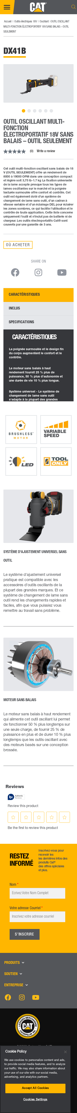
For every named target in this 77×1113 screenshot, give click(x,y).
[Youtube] (35, 997)
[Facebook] (7, 997)
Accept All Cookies (35, 1088)
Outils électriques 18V (25, 21)
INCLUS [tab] (14, 309)
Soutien (11, 974)
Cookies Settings (35, 1099)
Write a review (46, 151)
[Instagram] (21, 997)
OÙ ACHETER (18, 245)
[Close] (65, 1052)
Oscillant (44, 21)
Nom (13, 885)
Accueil (7, 21)
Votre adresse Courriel (25, 908)
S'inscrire (24, 935)
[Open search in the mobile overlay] (73, 7)
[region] (35, 1079)
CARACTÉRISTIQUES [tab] (24, 295)
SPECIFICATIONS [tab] (21, 322)
